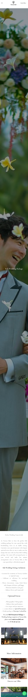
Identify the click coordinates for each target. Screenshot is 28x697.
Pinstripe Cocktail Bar (19, 611)
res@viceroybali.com (17, 619)
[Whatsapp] (24, 693)
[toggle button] (2, 3)
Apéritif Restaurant (20, 609)
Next (25, 636)
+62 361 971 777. (16, 622)
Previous (3, 636)
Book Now (23, 3)
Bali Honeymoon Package (16, 615)
